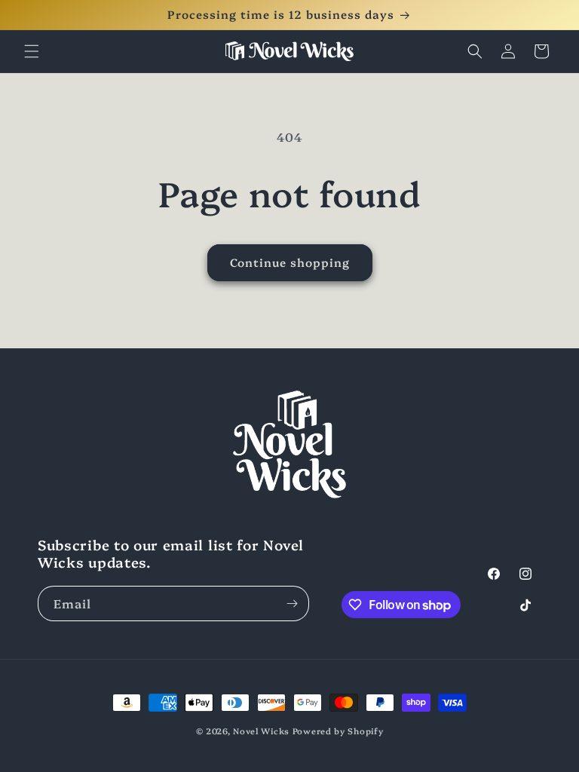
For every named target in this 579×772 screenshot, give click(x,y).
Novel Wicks (261, 731)
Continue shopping (290, 262)
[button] (31, 51)
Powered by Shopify (338, 731)
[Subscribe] (291, 603)
